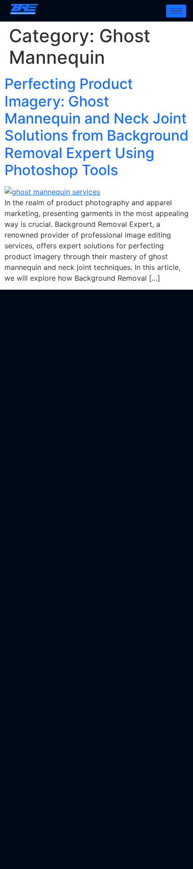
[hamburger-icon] (176, 11)
